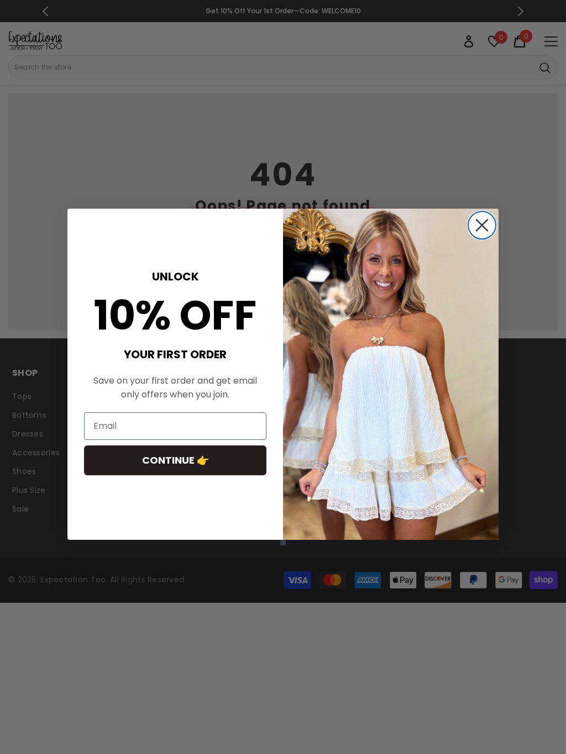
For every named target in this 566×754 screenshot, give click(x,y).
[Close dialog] (482, 225)
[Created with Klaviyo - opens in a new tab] (283, 542)
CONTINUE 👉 (175, 460)
